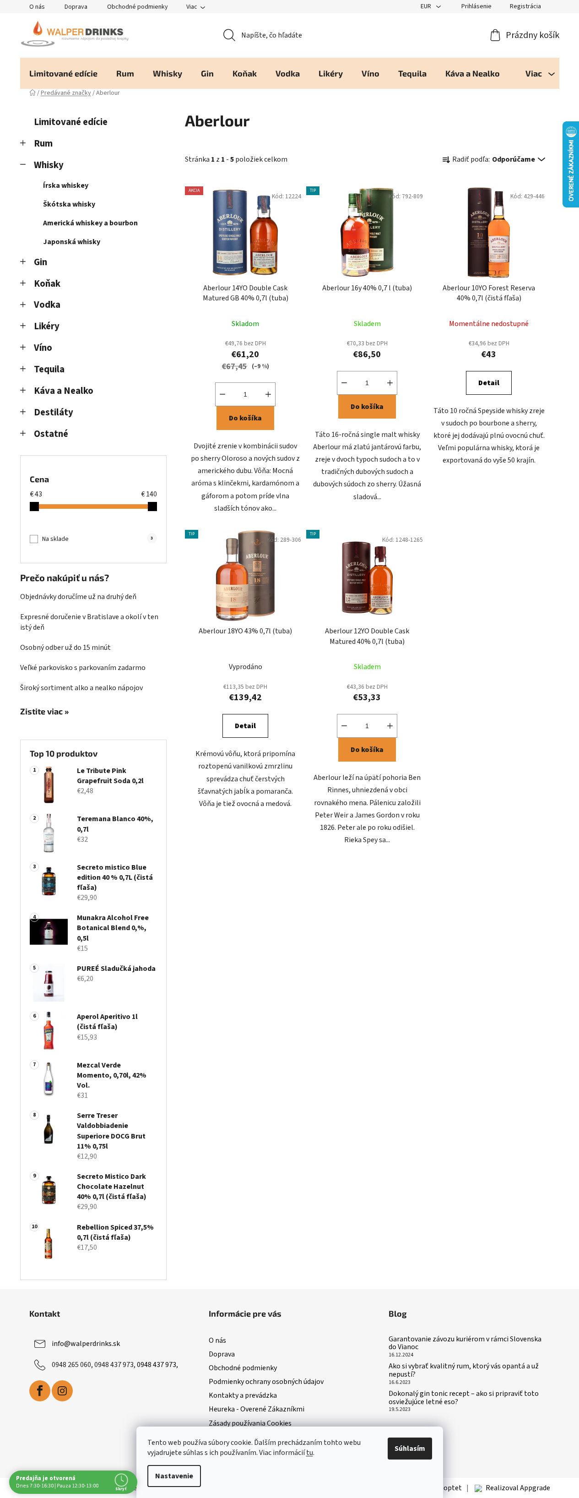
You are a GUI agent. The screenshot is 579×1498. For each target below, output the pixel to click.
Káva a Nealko (63, 391)
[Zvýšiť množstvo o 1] (268, 394)
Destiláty (53, 412)
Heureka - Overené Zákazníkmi (256, 1409)
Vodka (47, 304)
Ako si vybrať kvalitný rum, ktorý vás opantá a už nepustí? (464, 1370)
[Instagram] (62, 1390)
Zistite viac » (44, 711)
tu (309, 1453)
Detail (488, 383)
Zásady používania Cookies (250, 1423)
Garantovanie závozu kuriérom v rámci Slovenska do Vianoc (465, 1343)
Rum (43, 143)
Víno (43, 347)
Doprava (76, 6)
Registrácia (525, 6)
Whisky (49, 165)
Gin (40, 262)
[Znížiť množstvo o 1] (222, 394)
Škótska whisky (69, 204)
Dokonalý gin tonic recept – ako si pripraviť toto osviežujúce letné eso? (464, 1398)
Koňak (47, 283)
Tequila (49, 369)
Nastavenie (174, 1476)
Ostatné (51, 434)
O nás (37, 6)
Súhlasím (410, 1449)
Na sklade (97, 539)
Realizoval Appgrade (518, 1488)
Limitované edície (71, 122)
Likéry (47, 326)
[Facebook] (39, 1390)
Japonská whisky (71, 242)
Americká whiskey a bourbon (90, 223)
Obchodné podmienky (137, 6)
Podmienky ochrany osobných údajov (266, 1382)
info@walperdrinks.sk (86, 1344)
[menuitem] (63, 73)
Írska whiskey (65, 185)
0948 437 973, (157, 1365)
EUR (427, 6)
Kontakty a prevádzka (243, 1395)
